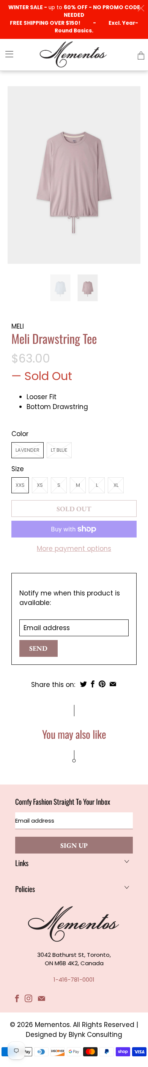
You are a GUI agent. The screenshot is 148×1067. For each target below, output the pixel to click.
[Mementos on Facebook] (17, 998)
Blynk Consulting (95, 1034)
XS (40, 485)
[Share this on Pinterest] (102, 683)
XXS (20, 485)
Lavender (27, 450)
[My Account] (6, 54)
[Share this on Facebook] (93, 683)
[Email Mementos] (41, 998)
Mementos (52, 1024)
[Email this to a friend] (113, 683)
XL (115, 485)
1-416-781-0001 (74, 980)
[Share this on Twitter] (83, 683)
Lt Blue (59, 450)
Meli (17, 326)
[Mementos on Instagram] (28, 998)
